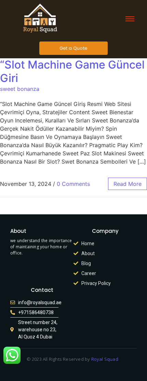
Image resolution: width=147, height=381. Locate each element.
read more (127, 183)
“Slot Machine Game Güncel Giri (72, 71)
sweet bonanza (19, 88)
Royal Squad (105, 359)
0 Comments (73, 183)
